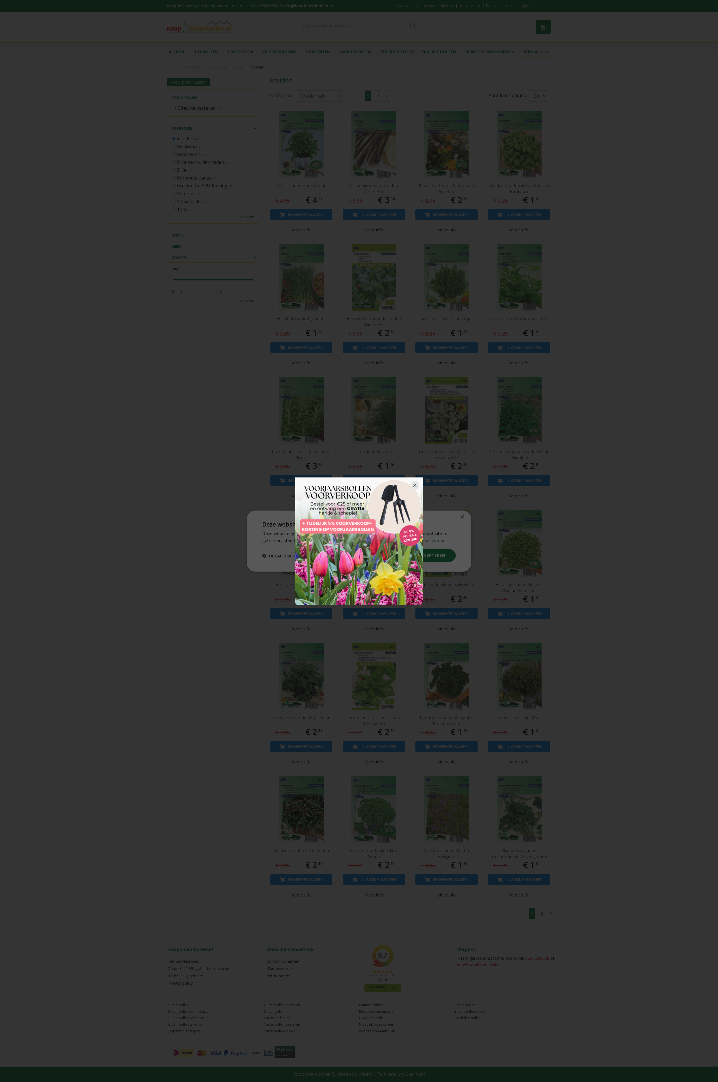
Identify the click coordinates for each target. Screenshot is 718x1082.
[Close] (414, 485)
